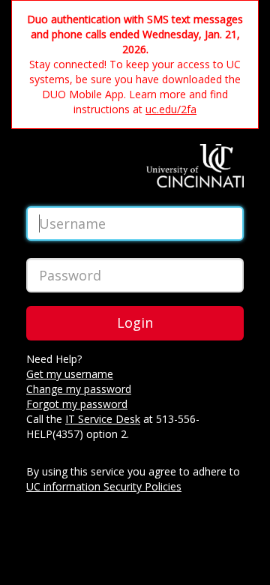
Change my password (78, 389)
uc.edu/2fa (171, 109)
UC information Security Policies (104, 486)
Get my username (69, 374)
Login (135, 323)
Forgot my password (77, 404)
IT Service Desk (102, 419)
